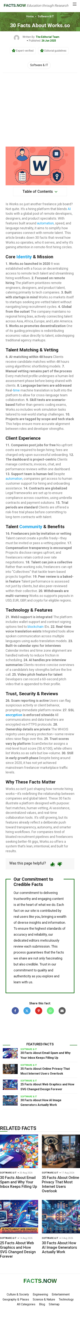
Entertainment (61, 1294)
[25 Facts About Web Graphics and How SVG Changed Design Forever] (10, 1085)
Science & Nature (44, 1299)
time (16, 390)
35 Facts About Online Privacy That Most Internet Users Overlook (60, 1184)
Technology (66, 1299)
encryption (14, 715)
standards (54, 928)
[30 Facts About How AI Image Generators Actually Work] (10, 1100)
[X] (27, 1010)
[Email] (62, 1010)
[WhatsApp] (50, 1010)
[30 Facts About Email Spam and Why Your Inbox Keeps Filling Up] (10, 1053)
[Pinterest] (38, 1010)
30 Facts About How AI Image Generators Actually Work (59, 1247)
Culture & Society (18, 1294)
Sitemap (54, 1304)
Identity (24, 256)
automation (45, 223)
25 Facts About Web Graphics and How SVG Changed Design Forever (18, 1250)
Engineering (40, 1294)
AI (69, 209)
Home (30, 16)
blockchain (36, 627)
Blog (42, 1304)
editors (34, 940)
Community (30, 526)
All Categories (26, 1304)
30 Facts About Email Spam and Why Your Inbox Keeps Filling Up (18, 1182)
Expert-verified (24, 50)
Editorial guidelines (55, 50)
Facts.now (15, 5)
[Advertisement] (40, 108)
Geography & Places (16, 1299)
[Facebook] (15, 1010)
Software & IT (46, 16)
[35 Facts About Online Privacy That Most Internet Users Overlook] (10, 1069)
